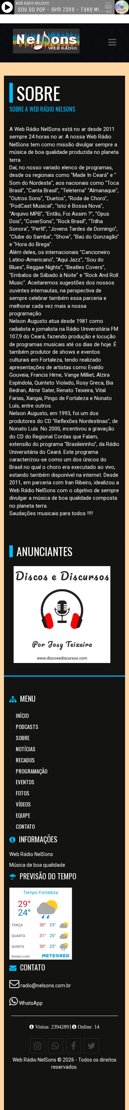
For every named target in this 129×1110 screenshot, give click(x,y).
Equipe (23, 815)
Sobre (22, 738)
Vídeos (23, 804)
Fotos (22, 793)
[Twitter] (91, 1045)
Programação (31, 771)
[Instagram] (37, 1045)
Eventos (25, 782)
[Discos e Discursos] (61, 601)
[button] (112, 42)
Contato (25, 826)
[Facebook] (73, 1045)
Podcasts (27, 726)
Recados (25, 760)
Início (22, 715)
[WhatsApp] (55, 1045)
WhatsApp (31, 1003)
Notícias (25, 749)
